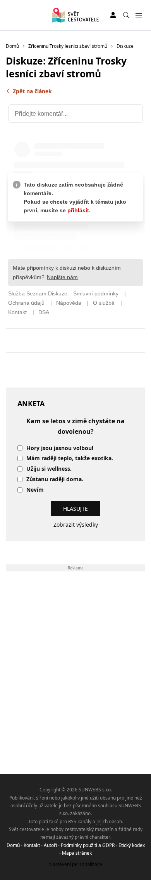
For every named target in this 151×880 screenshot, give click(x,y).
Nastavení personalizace (75, 864)
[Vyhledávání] (126, 15)
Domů (13, 845)
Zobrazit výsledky (75, 524)
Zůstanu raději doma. (54, 479)
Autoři (50, 845)
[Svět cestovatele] (75, 15)
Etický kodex (131, 845)
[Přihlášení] (113, 15)
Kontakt (32, 845)
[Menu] (138, 15)
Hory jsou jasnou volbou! (59, 448)
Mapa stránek (77, 853)
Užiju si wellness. (49, 469)
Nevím (35, 490)
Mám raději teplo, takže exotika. (69, 458)
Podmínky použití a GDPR (88, 845)
